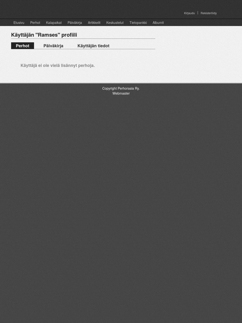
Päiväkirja (75, 22)
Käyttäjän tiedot (93, 46)
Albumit (158, 22)
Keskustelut (115, 22)
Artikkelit (94, 22)
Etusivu (18, 22)
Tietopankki (138, 22)
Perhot (35, 22)
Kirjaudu (189, 13)
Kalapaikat (54, 22)
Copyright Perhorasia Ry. (121, 88)
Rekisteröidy (209, 13)
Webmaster (121, 93)
